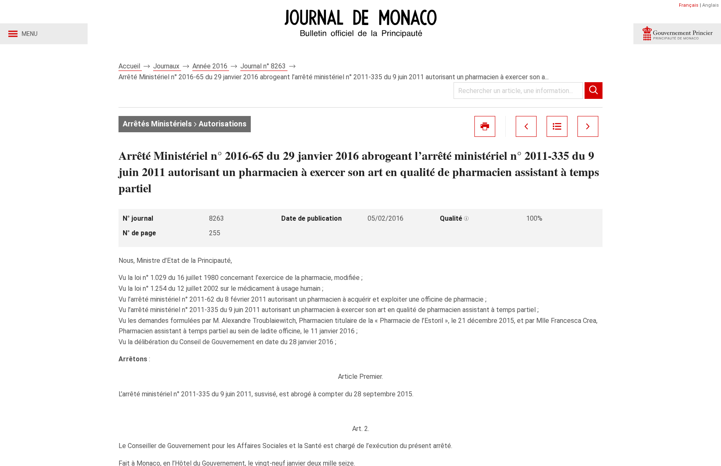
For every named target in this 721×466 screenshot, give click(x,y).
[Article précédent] (526, 126)
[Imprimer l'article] (484, 126)
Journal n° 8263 (263, 66)
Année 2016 (210, 66)
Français (688, 5)
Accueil (130, 66)
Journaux (167, 66)
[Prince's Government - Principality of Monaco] (677, 33)
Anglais (710, 5)
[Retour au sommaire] (557, 126)
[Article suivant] (587, 126)
